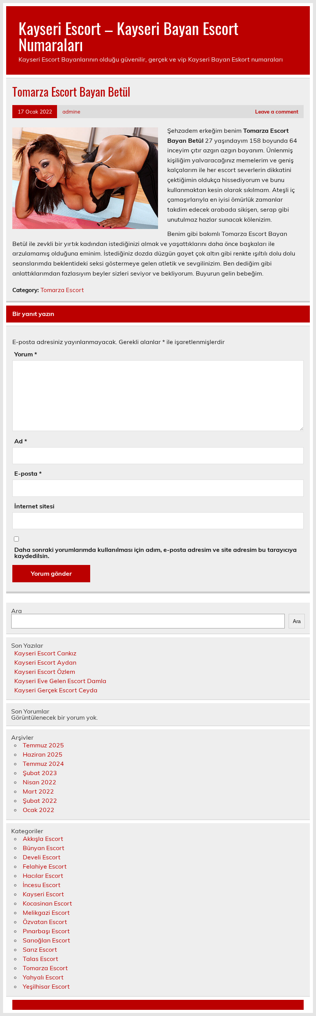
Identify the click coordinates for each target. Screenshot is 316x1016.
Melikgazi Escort (46, 912)
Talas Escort (40, 959)
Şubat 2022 (40, 800)
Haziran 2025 (42, 754)
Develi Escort (42, 857)
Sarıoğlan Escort (46, 940)
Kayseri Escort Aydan (45, 662)
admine (71, 111)
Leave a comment (276, 111)
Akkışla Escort (43, 838)
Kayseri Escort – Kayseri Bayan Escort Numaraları (128, 36)
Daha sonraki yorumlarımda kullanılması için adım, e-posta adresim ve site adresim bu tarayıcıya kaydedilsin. (155, 552)
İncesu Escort (42, 885)
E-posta (28, 473)
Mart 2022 (38, 791)
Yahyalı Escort (43, 977)
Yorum (25, 354)
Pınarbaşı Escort (46, 931)
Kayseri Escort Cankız (45, 653)
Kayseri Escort (43, 894)
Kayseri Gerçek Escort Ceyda (55, 690)
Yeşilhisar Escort (46, 986)
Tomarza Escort (62, 290)
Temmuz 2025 (43, 745)
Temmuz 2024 (43, 763)
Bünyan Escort (43, 848)
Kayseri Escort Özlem (44, 671)
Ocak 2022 (38, 810)
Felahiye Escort (45, 866)
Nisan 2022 (39, 782)
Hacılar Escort (43, 875)
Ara (16, 611)
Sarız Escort (40, 949)
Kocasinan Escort (47, 903)
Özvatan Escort (45, 922)
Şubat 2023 (40, 773)
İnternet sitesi (34, 506)
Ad (20, 441)
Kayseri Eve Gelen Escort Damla (60, 681)
